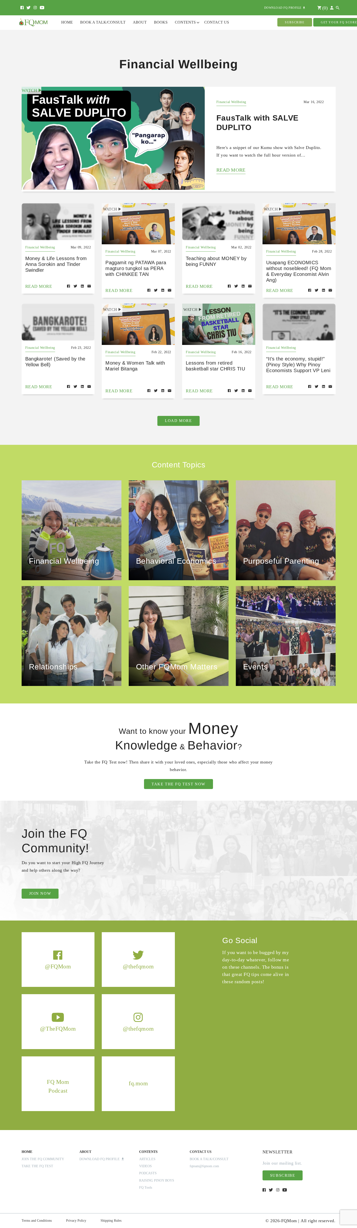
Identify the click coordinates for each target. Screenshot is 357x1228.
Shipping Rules (111, 1220)
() (324, 7)
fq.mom (138, 1083)
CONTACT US (201, 1152)
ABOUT (85, 1152)
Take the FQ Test (37, 1166)
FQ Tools (145, 1187)
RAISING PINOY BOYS (156, 1180)
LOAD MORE (178, 421)
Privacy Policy (76, 1220)
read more (231, 170)
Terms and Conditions (37, 1220)
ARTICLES (147, 1159)
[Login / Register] (331, 7)
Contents (185, 22)
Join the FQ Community (43, 1159)
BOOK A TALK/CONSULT (209, 1159)
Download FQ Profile (100, 1159)
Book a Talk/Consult (103, 22)
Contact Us (216, 22)
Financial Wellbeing (231, 102)
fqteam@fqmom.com (204, 1166)
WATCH (30, 90)
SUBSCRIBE (294, 22)
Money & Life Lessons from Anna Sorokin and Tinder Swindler (56, 264)
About (140, 22)
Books (161, 22)
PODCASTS (148, 1173)
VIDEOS (145, 1166)
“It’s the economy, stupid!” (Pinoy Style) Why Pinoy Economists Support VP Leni (298, 364)
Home (67, 22)
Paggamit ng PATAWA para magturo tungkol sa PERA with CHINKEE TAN (135, 268)
